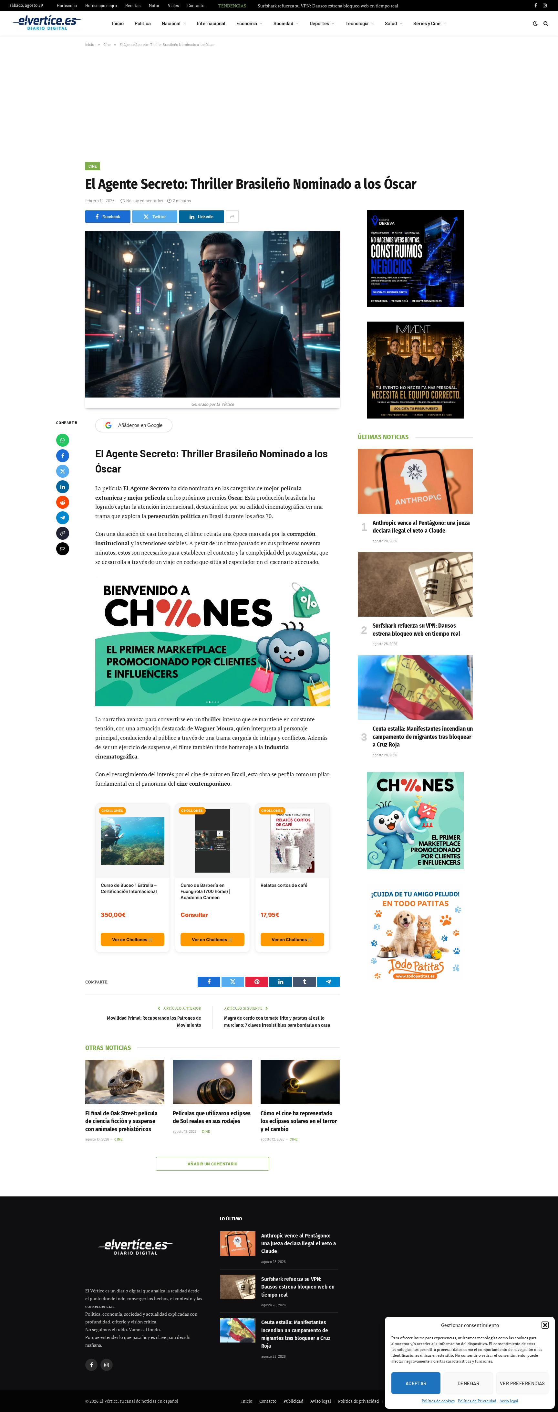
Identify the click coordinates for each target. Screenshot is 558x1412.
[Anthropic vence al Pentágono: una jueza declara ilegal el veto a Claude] (415, 481)
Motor (154, 5)
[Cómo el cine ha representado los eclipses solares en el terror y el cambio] (300, 1082)
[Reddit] (62, 501)
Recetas (132, 5)
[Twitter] (62, 470)
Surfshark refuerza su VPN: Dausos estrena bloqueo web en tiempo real (328, 6)
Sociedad (283, 23)
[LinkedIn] (62, 486)
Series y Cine (426, 23)
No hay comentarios (144, 200)
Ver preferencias (522, 1383)
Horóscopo (67, 5)
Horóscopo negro (101, 5)
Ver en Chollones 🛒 (132, 939)
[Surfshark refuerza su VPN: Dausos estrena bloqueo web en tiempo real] (415, 584)
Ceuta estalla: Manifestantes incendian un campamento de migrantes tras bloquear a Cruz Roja (423, 736)
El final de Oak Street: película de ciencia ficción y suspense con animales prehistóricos (121, 1121)
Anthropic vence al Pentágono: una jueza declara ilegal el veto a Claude (421, 526)
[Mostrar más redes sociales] (232, 216)
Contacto (195, 5)
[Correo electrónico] (62, 548)
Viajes (173, 5)
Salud (391, 23)
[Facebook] (62, 455)
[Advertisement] (279, 103)
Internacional (211, 23)
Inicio (118, 23)
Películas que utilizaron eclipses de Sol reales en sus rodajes (212, 1117)
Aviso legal (509, 1400)
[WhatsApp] (62, 439)
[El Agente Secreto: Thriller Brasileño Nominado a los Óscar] (212, 314)
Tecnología (357, 23)
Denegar (468, 1383)
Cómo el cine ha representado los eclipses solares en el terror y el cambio (299, 1121)
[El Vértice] (47, 23)
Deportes (319, 23)
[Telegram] (62, 517)
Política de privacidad (358, 1401)
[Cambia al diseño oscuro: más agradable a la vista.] (535, 23)
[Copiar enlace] (62, 532)
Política (143, 23)
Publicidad (293, 1401)
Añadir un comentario (212, 1163)
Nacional (171, 23)
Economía (246, 23)
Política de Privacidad (477, 1400)
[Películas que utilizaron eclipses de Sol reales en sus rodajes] (212, 1082)
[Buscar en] (545, 23)
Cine (92, 166)
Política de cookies (438, 1400)
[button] (545, 1325)
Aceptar (416, 1383)
